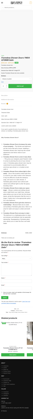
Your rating (4, 255)
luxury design (15, 312)
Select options (12, 355)
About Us (5, 369)
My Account (6, 379)
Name (3, 278)
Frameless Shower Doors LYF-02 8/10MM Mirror (12, 348)
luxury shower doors (22, 312)
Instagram (6, 393)
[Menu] (3, 3)
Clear (2, 82)
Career (5, 367)
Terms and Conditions (9, 384)
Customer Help (7, 380)
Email (3, 285)
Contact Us (6, 382)
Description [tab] (4, 95)
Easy (10, 312)
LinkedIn (5, 395)
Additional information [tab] (7, 99)
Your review (4, 262)
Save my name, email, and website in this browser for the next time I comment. (17, 293)
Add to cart (20, 86)
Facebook (5, 392)
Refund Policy (6, 373)
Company (5, 366)
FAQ (4, 386)
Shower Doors (19, 310)
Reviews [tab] (4, 103)
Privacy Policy (7, 371)
